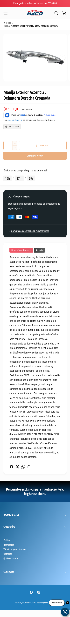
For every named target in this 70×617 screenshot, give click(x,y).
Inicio (9, 23)
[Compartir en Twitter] (17, 467)
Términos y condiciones (14, 549)
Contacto (7, 553)
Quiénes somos (10, 558)
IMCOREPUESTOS (29, 603)
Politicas (7, 540)
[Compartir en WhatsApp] (23, 467)
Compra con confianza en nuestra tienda (30, 230)
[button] (5, 13)
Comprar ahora (35, 155)
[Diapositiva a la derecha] (62, 57)
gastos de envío (14, 120)
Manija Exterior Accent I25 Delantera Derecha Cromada (30, 26)
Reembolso (8, 544)
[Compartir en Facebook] (11, 467)
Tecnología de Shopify (46, 603)
